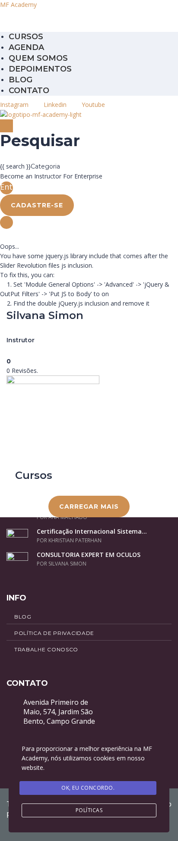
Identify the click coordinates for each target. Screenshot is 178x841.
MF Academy (18, 4)
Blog (20, 79)
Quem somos (38, 58)
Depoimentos (40, 69)
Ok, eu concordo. (87, 787)
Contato (29, 90)
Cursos (26, 36)
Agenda (26, 47)
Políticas (89, 810)
